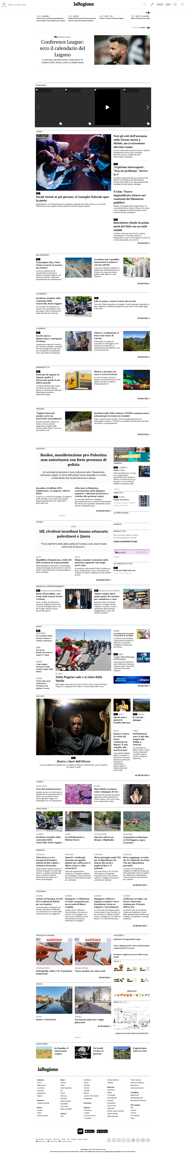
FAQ (68, 1139)
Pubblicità (74, 1139)
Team (132, 1118)
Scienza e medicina (137, 1083)
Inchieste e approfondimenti (113, 1090)
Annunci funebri (82, 1139)
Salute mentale (112, 1114)
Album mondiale (65, 1109)
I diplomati (110, 1108)
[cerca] (145, 4)
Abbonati (160, 4)
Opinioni (87, 1108)
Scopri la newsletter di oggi (125, 541)
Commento (87, 1110)
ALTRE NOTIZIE (102, 511)
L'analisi (86, 1113)
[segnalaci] (152, 4)
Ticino (39, 1083)
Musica (86, 1093)
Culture (63, 1114)
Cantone (40, 1080)
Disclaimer (48, 1139)
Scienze (86, 1088)
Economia (88, 1103)
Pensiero (87, 1085)
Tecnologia (111, 1095)
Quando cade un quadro (115, 1111)
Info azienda (134, 1116)
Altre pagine (135, 1105)
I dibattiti (110, 1083)
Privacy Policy (41, 1141)
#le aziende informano (138, 1100)
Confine (40, 1110)
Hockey (63, 1083)
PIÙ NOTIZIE (143, 243)
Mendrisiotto (41, 1093)
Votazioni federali (43, 1103)
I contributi (87, 1118)
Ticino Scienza (135, 1080)
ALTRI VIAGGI (103, 1026)
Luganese (40, 1091)
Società (86, 1091)
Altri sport (63, 1099)
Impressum (56, 1139)
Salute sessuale (112, 1116)
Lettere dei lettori (113, 1080)
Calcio (62, 1085)
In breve (133, 1113)
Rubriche (111, 1087)
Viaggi (109, 1093)
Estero (40, 1108)
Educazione (134, 1085)
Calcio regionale (65, 1088)
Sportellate (64, 1104)
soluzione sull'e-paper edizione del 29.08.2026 (131, 1033)
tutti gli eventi (141, 552)
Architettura (111, 1103)
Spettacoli (87, 1080)
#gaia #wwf (134, 1095)
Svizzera (40, 1100)
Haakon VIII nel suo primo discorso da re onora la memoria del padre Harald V (82, 18)
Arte (61, 1116)
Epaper (168, 4)
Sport (62, 1080)
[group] (51, 20)
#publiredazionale (136, 1098)
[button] (147, 107)
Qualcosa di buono (137, 1088)
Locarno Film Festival (91, 1096)
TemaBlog (134, 1093)
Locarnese (40, 1088)
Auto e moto (111, 1106)
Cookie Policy (53, 1141)
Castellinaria (88, 1099)
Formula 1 (63, 1096)
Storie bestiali (111, 1098)
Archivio (133, 1110)
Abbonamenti (40, 1139)
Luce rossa (64, 1106)
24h (131, 1108)
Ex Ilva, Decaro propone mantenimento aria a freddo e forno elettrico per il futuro (51, 18)
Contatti (63, 1139)
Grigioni (39, 1096)
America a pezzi (42, 1116)
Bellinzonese (41, 1085)
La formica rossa (89, 1116)
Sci (61, 1091)
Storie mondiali (65, 1101)
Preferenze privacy (66, 1141)
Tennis (62, 1093)
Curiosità (110, 1100)
